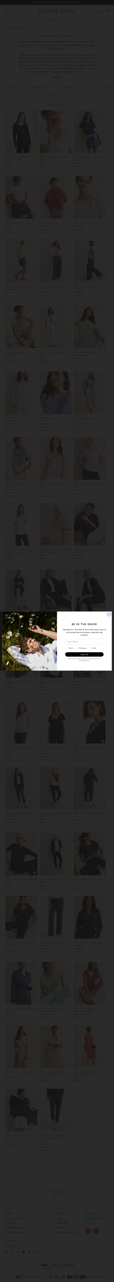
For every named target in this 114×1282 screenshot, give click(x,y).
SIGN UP (84, 654)
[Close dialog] (109, 614)
